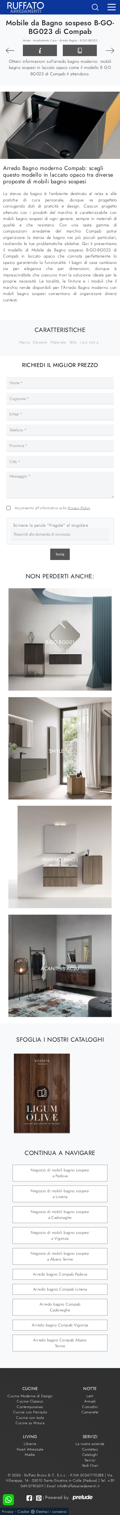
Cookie (23, 1511)
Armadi (90, 1401)
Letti (90, 1396)
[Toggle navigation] (111, 6)
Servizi (90, 1460)
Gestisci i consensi (51, 1511)
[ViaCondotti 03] (110, 50)
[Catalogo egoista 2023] (42, 1093)
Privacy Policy (79, 508)
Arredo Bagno (68, 40)
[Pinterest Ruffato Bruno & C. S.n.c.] (39, 1498)
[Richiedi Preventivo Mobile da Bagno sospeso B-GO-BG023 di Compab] (40, 50)
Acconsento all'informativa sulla (52, 508)
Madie (30, 1454)
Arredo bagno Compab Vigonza (60, 1325)
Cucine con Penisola (30, 1412)
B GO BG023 (88, 40)
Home (26, 40)
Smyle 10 (60, 750)
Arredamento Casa (45, 40)
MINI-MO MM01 (60, 859)
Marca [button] (24, 342)
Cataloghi (90, 1454)
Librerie (30, 1443)
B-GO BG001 (60, 642)
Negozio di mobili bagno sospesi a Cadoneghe (60, 1214)
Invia (60, 554)
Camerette (90, 1412)
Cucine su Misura (30, 1423)
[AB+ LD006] (10, 50)
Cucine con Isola (30, 1417)
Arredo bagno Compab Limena (60, 1289)
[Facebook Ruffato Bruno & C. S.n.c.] (29, 1498)
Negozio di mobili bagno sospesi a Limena (60, 1193)
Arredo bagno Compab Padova (60, 1274)
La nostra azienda (90, 1443)
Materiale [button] (58, 342)
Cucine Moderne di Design (30, 1396)
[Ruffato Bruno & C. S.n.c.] (23, 7)
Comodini (90, 1406)
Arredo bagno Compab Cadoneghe (60, 1307)
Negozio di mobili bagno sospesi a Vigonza (60, 1235)
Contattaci (90, 1449)
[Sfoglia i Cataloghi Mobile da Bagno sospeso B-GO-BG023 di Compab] (80, 50)
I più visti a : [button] (90, 342)
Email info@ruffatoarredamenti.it (73, 1486)
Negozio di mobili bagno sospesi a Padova (60, 1173)
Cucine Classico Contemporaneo (30, 1404)
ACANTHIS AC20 (60, 968)
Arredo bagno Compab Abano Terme (60, 1343)
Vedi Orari (90, 1465)
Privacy (8, 1511)
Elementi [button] (40, 342)
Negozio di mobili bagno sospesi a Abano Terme (60, 1256)
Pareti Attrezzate (30, 1449)
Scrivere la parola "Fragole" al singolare (50, 525)
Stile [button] (73, 342)
